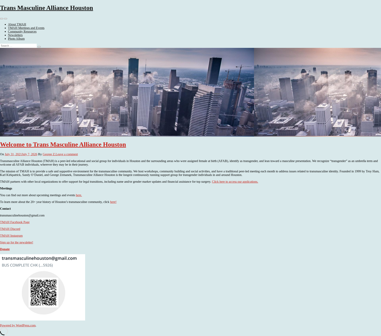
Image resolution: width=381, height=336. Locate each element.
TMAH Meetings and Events (26, 28)
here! (113, 202)
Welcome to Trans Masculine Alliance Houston (63, 144)
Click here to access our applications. (235, 181)
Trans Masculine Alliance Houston (46, 7)
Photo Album (16, 38)
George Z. (49, 154)
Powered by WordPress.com (18, 325)
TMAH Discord (10, 229)
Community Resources (22, 31)
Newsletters (15, 35)
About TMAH (17, 24)
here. (79, 195)
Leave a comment (67, 154)
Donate (5, 249)
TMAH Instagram (11, 235)
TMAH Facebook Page (15, 222)
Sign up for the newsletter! (16, 242)
